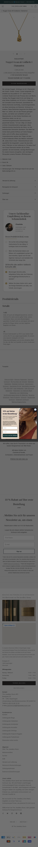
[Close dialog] (35, 410)
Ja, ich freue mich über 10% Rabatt (10, 435)
